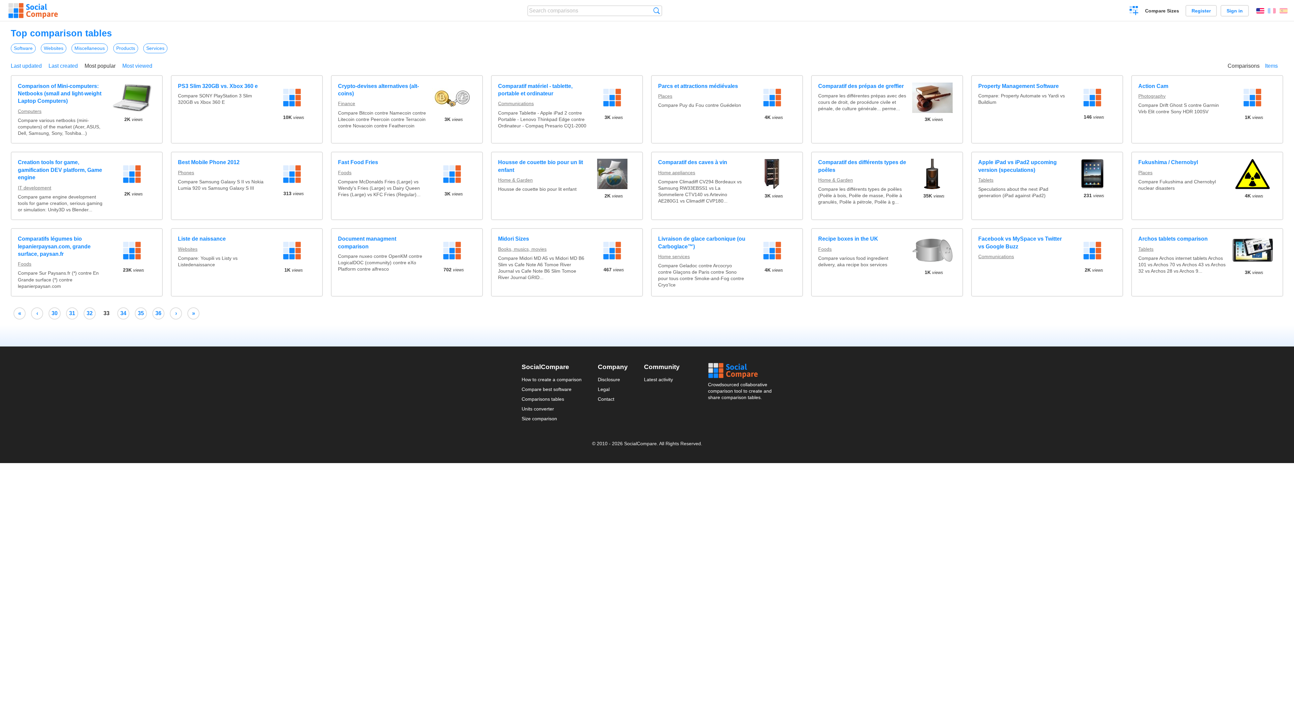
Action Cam (1153, 86)
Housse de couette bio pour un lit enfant (540, 166)
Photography (1152, 96)
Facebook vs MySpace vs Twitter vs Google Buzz (1020, 242)
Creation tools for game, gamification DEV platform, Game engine (60, 169)
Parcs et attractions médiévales (698, 86)
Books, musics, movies (522, 249)
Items (1271, 66)
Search (656, 10)
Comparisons (1244, 66)
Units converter (538, 409)
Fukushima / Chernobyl (1168, 162)
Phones (186, 172)
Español (1284, 10)
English (1260, 10)
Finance (346, 103)
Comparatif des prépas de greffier (861, 86)
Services (155, 48)
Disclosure (609, 379)
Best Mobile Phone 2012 (209, 162)
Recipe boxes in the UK (848, 239)
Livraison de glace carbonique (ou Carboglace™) (701, 242)
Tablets (985, 180)
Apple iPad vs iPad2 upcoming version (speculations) (1017, 166)
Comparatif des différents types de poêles (862, 166)
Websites (53, 48)
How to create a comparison (552, 379)
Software (23, 48)
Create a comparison (1134, 11)
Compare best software (547, 389)
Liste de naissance (202, 239)
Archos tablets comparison (1173, 239)
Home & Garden (515, 180)
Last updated (26, 66)
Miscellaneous (89, 48)
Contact (606, 399)
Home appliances (676, 172)
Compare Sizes (1162, 10)
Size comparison (539, 418)
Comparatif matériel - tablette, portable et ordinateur (535, 89)
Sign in (1235, 10)
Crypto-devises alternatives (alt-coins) (378, 89)
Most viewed (137, 66)
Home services (674, 256)
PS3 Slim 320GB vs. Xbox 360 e (218, 86)
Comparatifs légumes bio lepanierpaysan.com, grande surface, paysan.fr (54, 246)
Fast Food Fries (358, 162)
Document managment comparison (367, 242)
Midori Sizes (513, 239)
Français (1272, 10)
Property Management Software (1018, 86)
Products (125, 48)
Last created (63, 66)
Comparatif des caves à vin (692, 162)
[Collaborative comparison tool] (33, 11)
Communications (516, 103)
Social (740, 371)
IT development (34, 187)
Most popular (100, 66)
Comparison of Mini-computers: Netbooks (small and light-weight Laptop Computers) (59, 93)
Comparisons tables (543, 399)
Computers (29, 111)
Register (1201, 10)
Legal (604, 389)
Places (665, 96)
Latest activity (658, 379)
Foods (344, 172)
